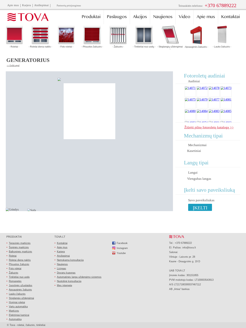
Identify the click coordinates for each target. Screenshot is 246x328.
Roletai (13, 256)
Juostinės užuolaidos (20, 285)
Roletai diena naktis (20, 260)
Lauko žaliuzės (17, 294)
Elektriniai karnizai (19, 315)
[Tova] (26, 17)
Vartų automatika (18, 306)
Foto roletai (15, 268)
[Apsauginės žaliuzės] (196, 43)
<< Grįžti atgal (13, 65)
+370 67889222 (220, 5)
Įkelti (200, 207)
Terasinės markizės (20, 243)
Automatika (15, 319)
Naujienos (62, 264)
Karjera (61, 251)
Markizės (14, 311)
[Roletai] (14, 43)
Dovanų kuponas (66, 272)
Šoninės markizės (19, 247)
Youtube (121, 253)
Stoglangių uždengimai (21, 298)
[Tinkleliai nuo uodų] (144, 43)
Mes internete (64, 285)
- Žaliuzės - (118, 46)
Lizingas (61, 268)
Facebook (122, 243)
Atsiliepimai (63, 256)
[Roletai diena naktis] (40, 43)
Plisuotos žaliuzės (19, 264)
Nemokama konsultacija (70, 260)
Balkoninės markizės (20, 251)
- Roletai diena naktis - (40, 46)
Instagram (122, 248)
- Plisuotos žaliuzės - (92, 46)
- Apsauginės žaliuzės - (196, 47)
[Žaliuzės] (118, 43)
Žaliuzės (13, 272)
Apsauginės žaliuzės (20, 289)
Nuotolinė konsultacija (69, 281)
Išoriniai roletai (17, 302)
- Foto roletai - (66, 46)
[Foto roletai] (66, 43)
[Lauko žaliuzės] (221, 43)
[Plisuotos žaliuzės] (92, 43)
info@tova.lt (189, 247)
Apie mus (62, 247)
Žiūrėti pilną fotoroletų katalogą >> (209, 127)
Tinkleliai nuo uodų (19, 277)
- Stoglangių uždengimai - (170, 47)
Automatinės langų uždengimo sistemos (79, 277)
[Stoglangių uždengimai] (170, 43)
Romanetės (15, 281)
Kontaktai (62, 243)
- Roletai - (14, 46)
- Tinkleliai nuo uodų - (144, 46)
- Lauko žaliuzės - (222, 46)
